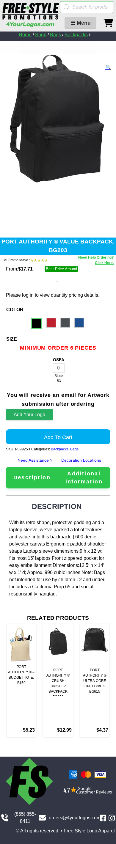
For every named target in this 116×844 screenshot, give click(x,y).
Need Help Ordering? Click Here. (96, 260)
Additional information (84, 478)
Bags (55, 34)
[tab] (32, 477)
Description (32, 477)
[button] (108, 67)
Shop (40, 34)
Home (25, 34)
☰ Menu (80, 23)
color (14, 309)
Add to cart (58, 437)
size (11, 339)
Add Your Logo (29, 414)
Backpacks (76, 34)
